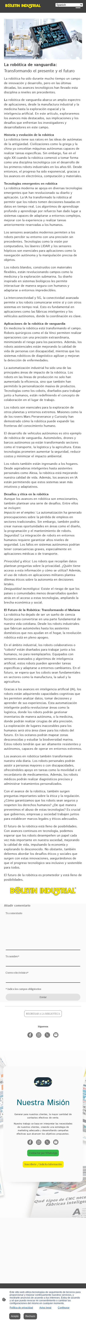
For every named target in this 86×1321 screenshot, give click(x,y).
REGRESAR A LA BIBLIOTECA (43, 1013)
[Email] (56, 1035)
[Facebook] (30, 1035)
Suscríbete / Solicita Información (43, 1164)
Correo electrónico (17, 972)
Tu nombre (12, 956)
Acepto (15, 1316)
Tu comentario (14, 913)
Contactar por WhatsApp (43, 1152)
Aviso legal (45, 1307)
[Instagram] (38, 1035)
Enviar (43, 997)
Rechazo (30, 1316)
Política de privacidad (21, 1307)
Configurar (63, 1307)
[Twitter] (47, 1035)
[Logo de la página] (23, 5)
